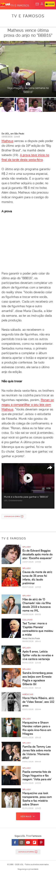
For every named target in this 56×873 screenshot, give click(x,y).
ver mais (25, 816)
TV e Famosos (28, 16)
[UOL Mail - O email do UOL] (37, 4)
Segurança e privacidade (28, 869)
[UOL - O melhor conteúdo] (5, 5)
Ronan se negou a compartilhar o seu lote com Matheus (28, 404)
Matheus (7, 141)
